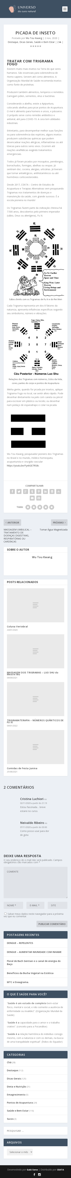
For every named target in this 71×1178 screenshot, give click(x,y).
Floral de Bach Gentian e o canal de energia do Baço (34, 962)
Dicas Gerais (26, 42)
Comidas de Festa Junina (22, 768)
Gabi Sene (32, 1169)
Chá (9, 1062)
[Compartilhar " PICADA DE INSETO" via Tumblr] (32, 491)
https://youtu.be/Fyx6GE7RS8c (23, 465)
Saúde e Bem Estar (44, 42)
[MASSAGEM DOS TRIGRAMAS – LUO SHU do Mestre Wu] (35, 651)
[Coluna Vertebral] (35, 605)
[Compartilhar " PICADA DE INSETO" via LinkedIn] (45, 491)
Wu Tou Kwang (34, 38)
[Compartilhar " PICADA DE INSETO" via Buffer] (52, 491)
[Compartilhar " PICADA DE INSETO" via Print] (39, 498)
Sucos (10, 1118)
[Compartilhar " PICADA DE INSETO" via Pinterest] (39, 491)
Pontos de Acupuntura (20, 1102)
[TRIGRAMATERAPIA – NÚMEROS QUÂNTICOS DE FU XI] (35, 699)
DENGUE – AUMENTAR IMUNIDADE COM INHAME (34, 952)
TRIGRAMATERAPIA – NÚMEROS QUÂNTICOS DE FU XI (35, 721)
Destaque (13, 42)
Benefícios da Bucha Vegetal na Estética (30, 973)
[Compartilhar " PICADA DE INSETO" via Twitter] (19, 491)
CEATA (60, 1169)
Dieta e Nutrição (16, 1086)
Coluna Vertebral (17, 626)
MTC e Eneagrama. (18, 982)
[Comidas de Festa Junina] (35, 747)
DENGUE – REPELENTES (20, 943)
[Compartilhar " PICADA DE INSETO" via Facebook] (12, 491)
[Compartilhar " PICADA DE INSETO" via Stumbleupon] (58, 491)
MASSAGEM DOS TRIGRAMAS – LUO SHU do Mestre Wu (32, 673)
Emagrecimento (16, 1094)
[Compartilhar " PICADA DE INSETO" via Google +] (25, 491)
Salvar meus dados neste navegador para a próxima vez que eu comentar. (33, 915)
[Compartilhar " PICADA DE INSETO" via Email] (32, 498)
